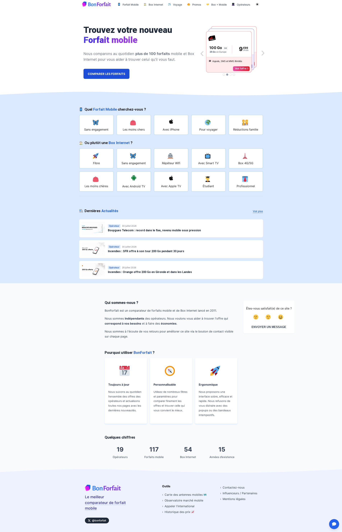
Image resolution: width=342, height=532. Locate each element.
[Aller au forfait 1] (224, 74)
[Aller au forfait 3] (230, 74)
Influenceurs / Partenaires (240, 493)
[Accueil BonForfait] (103, 490)
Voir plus (258, 211)
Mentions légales (234, 499)
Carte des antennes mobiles (184, 494)
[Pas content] (256, 317)
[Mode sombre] (257, 4)
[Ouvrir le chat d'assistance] (334, 524)
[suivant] (263, 53)
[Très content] (281, 317)
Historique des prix (178, 512)
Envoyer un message (269, 327)
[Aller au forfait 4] (234, 74)
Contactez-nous (234, 487)
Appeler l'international (179, 506)
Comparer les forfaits (106, 74)
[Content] (269, 317)
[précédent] (202, 53)
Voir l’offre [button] (240, 68)
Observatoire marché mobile (184, 500)
